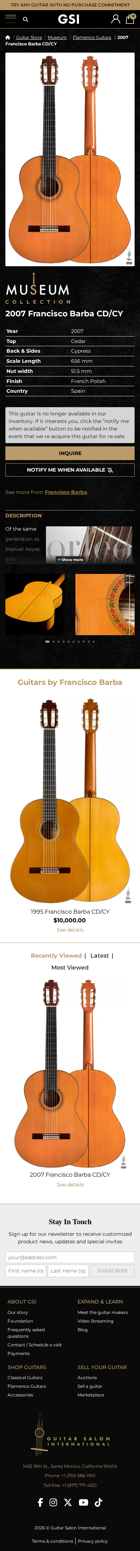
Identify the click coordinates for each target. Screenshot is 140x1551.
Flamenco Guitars (92, 44)
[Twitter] (68, 1509)
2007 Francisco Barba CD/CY (70, 1181)
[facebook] (40, 1509)
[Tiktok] (98, 1509)
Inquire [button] (70, 460)
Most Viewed (70, 974)
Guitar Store (29, 44)
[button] (25, 26)
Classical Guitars (25, 1384)
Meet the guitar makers (103, 1319)
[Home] (7, 44)
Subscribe (112, 1277)
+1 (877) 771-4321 (79, 1492)
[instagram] (53, 1509)
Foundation (20, 1328)
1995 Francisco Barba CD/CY (70, 918)
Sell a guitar (90, 1393)
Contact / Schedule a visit (35, 1351)
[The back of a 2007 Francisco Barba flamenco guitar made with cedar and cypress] (35, 611)
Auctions (87, 1384)
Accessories (20, 1401)
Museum (57, 44)
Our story (18, 1319)
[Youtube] (83, 1509)
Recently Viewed (56, 962)
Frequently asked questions (26, 1340)
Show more (72, 566)
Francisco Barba (66, 499)
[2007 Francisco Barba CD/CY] (70, 166)
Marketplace (91, 1401)
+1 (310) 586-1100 (78, 1482)
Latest (99, 962)
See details (70, 936)
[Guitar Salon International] (68, 26)
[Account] (115, 25)
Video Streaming (95, 1328)
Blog (83, 1336)
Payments (19, 1360)
